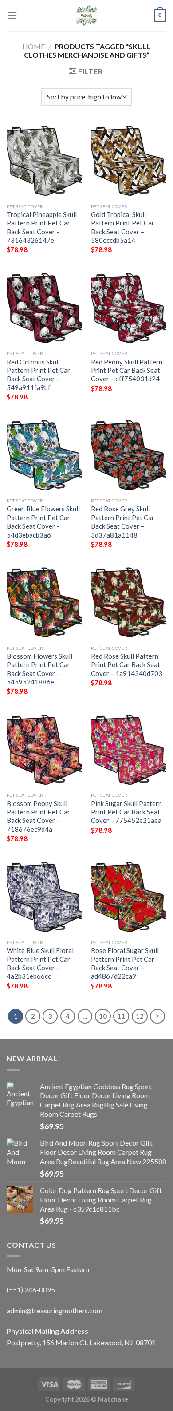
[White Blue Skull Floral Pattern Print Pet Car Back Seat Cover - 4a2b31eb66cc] (44, 897)
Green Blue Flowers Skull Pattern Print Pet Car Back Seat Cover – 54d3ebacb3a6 (43, 521)
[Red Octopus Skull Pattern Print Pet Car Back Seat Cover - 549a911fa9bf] (44, 308)
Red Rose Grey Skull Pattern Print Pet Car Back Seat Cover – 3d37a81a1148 (122, 521)
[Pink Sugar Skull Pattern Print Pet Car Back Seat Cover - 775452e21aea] (128, 750)
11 (121, 1016)
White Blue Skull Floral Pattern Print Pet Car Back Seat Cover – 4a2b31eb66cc (40, 963)
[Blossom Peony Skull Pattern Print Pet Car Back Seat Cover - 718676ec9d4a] (44, 750)
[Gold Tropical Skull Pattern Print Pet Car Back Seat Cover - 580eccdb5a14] (128, 161)
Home (33, 46)
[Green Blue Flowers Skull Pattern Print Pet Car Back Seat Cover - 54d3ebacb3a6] (44, 455)
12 (140, 1016)
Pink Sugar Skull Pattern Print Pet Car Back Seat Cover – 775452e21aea (126, 812)
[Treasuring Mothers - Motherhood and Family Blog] (86, 15)
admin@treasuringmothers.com (54, 1310)
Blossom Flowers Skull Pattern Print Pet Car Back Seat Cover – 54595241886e (39, 669)
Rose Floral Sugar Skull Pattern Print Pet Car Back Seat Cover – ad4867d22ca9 (125, 963)
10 (103, 1016)
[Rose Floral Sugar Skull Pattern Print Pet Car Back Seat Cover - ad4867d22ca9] (128, 897)
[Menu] (12, 15)
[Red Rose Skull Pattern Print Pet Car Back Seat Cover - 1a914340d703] (128, 602)
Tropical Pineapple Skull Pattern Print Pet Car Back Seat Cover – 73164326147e (42, 227)
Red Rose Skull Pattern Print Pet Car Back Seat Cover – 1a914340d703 (126, 664)
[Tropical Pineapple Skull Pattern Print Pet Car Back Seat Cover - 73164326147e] (44, 161)
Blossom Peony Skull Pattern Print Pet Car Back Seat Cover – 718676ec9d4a (38, 816)
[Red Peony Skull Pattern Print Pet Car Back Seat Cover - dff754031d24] (128, 308)
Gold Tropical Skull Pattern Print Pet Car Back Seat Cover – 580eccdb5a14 (122, 227)
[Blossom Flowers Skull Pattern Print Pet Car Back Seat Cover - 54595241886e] (44, 602)
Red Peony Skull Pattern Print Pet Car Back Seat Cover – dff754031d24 (126, 370)
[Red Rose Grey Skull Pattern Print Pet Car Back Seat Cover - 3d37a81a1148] (128, 455)
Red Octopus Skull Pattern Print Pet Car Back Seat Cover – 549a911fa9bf (38, 374)
